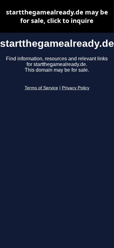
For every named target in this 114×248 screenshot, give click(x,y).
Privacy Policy (75, 87)
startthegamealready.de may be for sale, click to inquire (57, 16)
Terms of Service (41, 87)
